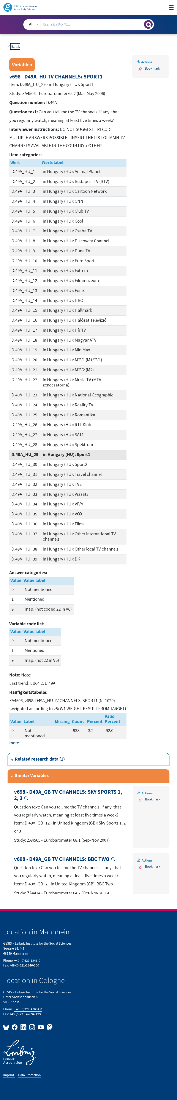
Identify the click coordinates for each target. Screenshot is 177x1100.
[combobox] (88, 24)
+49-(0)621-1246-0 (27, 960)
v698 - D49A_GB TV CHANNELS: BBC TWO (61, 859)
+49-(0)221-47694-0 (28, 1009)
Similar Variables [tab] (32, 776)
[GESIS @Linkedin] (23, 1027)
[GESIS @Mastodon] (49, 1027)
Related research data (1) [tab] (40, 759)
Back (15, 46)
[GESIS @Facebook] (15, 1027)
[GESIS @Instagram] (32, 1027)
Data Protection (29, 1075)
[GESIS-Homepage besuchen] (20, 7)
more (14, 743)
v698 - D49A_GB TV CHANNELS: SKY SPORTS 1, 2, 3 (68, 795)
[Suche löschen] (140, 24)
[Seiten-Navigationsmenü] (171, 8)
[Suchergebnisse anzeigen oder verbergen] (148, 24)
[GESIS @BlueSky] (7, 1027)
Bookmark (152, 68)
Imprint (9, 1075)
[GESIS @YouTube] (41, 1027)
